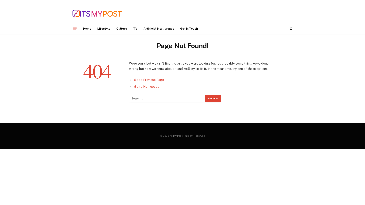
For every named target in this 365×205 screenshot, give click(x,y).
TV (135, 28)
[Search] (291, 28)
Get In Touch (189, 28)
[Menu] (75, 28)
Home (87, 28)
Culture (121, 28)
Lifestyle (103, 28)
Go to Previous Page (149, 80)
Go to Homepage (146, 86)
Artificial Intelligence (159, 28)
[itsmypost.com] (97, 14)
